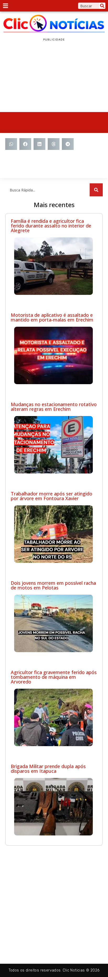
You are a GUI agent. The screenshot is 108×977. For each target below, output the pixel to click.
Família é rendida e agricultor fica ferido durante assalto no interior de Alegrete (51, 225)
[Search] (102, 6)
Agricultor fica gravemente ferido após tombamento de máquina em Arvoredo (54, 677)
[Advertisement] (54, 76)
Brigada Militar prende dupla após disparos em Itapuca (48, 768)
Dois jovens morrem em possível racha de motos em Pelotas (53, 585)
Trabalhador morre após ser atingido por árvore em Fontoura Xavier (51, 495)
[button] (11, 144)
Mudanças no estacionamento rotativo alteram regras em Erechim (54, 406)
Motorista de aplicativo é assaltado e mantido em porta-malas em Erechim (52, 317)
